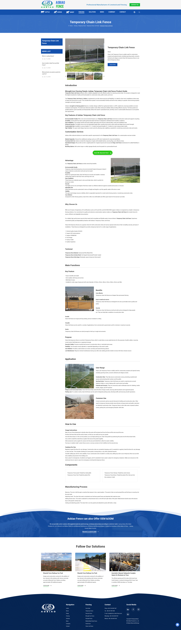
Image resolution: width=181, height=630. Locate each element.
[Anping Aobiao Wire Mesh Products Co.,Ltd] (53, 4)
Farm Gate (88, 608)
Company (111, 12)
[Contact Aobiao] (102, 152)
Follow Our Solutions (90, 546)
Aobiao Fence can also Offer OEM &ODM (90, 518)
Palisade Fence (89, 618)
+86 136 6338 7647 (114, 616)
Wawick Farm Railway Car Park (53, 573)
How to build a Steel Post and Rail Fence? (50, 64)
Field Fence (88, 623)
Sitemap (137, 623)
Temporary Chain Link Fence (93, 25)
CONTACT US (134, 4)
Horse (59, 12)
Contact (123, 12)
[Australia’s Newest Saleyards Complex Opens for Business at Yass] (124, 562)
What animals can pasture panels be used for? (51, 73)
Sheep (72, 12)
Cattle (47, 12)
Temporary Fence (82, 25)
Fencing (81, 12)
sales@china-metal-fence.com (115, 613)
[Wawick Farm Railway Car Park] (56, 562)
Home (71, 25)
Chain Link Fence (89, 626)
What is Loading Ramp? (48, 56)
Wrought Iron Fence (90, 616)
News (102, 12)
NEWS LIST (46, 51)
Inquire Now (113, 64)
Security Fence (89, 613)
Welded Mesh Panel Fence (91, 621)
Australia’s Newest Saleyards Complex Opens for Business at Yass (124, 574)
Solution (92, 12)
